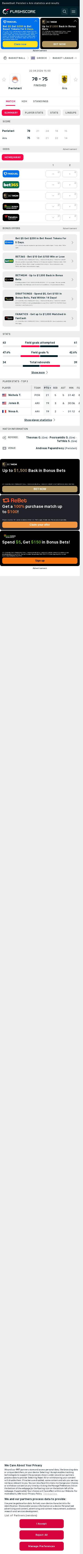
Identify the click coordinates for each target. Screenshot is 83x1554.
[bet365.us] (11, 184)
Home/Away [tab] (12, 157)
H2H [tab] (24, 101)
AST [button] (63, 387)
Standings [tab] (40, 101)
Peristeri (15, 88)
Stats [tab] (54, 112)
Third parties (50, 1493)
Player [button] (6, 387)
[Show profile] (15, 79)
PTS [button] (46, 387)
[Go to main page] (22, 11)
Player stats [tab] (34, 112)
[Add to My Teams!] (4, 79)
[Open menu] (73, 11)
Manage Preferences (41, 1546)
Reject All (41, 1534)
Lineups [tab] (70, 112)
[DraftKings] (11, 206)
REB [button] (55, 387)
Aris (64, 88)
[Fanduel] (11, 173)
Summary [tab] (11, 112)
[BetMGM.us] (11, 195)
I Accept (41, 1523)
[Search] (64, 11)
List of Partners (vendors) (20, 1515)
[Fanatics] (11, 217)
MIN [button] (71, 387)
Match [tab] (10, 101)
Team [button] (37, 387)
